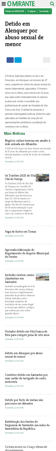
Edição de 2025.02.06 (15, 11)
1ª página (31, 11)
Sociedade (44, 11)
